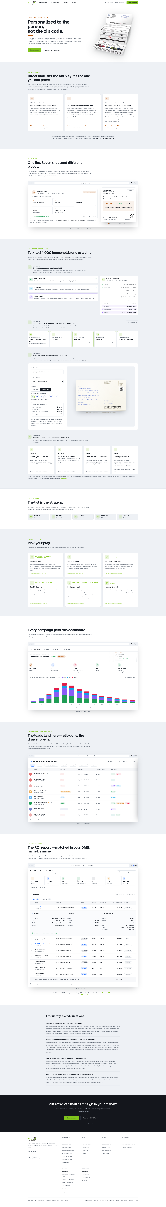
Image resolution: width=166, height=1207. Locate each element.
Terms (136, 1201)
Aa (32, 397)
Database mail (66, 1144)
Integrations (65, 1192)
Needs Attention (52, 765)
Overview (65, 1141)
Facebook (67, 649)
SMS (47, 649)
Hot (40, 765)
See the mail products (52, 50)
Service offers (106, 1147)
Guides (102, 1201)
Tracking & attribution (68, 1179)
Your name (34, 367)
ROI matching (66, 1186)
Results (84, 1153)
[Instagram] (34, 1157)
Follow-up (85, 1150)
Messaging (85, 1147)
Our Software (55, 2)
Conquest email (106, 1150)
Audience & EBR (86, 1144)
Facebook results (127, 1147)
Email (56, 649)
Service (46, 899)
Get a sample (88, 1201)
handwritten (45, 389)
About (74, 2)
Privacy (131, 1201)
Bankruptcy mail (67, 1156)
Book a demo (132, 2)
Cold (74, 765)
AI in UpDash (66, 1189)
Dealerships (85, 1174)
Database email (106, 1144)
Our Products (43, 2)
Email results (105, 1153)
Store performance (67, 1182)
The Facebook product (128, 1144)
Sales (35, 899)
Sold (95, 765)
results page (63, 478)
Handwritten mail (67, 1159)
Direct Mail (36, 649)
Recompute (133, 322)
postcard (35, 389)
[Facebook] (29, 1157)
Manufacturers (109, 1201)
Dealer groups (86, 1177)
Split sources (131, 677)
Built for (65, 2)
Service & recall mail (68, 1150)
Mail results (65, 1162)
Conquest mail (66, 1147)
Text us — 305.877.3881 (91, 1118)
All (32, 765)
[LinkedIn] (38, 1157)
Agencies (85, 1180)
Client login (119, 2)
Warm (64, 765)
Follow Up (84, 765)
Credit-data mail (67, 1153)
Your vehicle (35, 377)
